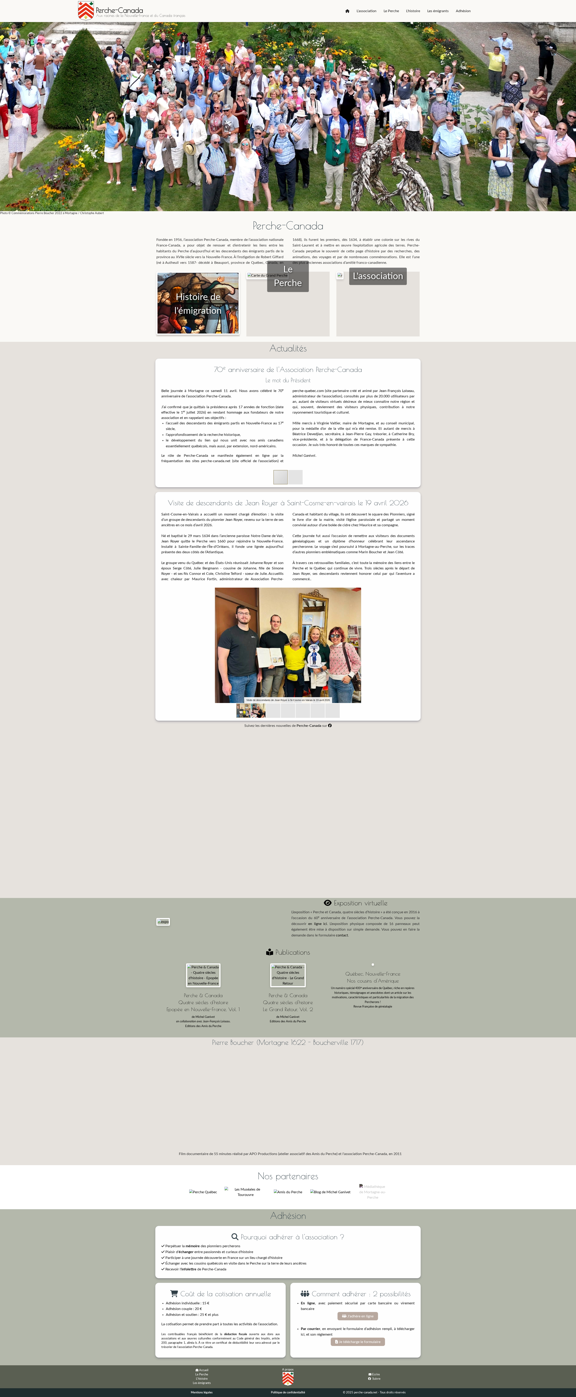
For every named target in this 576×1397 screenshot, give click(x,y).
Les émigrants (438, 11)
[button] (295, 477)
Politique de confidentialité (288, 1392)
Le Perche (391, 11)
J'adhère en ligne (360, 1316)
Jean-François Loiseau (396, 391)
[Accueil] (347, 11)
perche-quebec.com (308, 391)
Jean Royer (233, 520)
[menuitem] (347, 11)
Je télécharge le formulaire (359, 1342)
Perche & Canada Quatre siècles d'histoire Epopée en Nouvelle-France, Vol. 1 (203, 1002)
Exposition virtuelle (359, 903)
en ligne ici (317, 924)
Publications (291, 952)
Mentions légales (202, 1392)
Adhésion (463, 11)
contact (342, 935)
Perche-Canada (119, 10)
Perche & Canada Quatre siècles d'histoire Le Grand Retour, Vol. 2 (288, 1002)
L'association (366, 11)
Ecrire (376, 1374)
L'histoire (413, 11)
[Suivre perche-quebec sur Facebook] (369, 1378)
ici (302, 1334)
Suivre (376, 1378)
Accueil (203, 1370)
